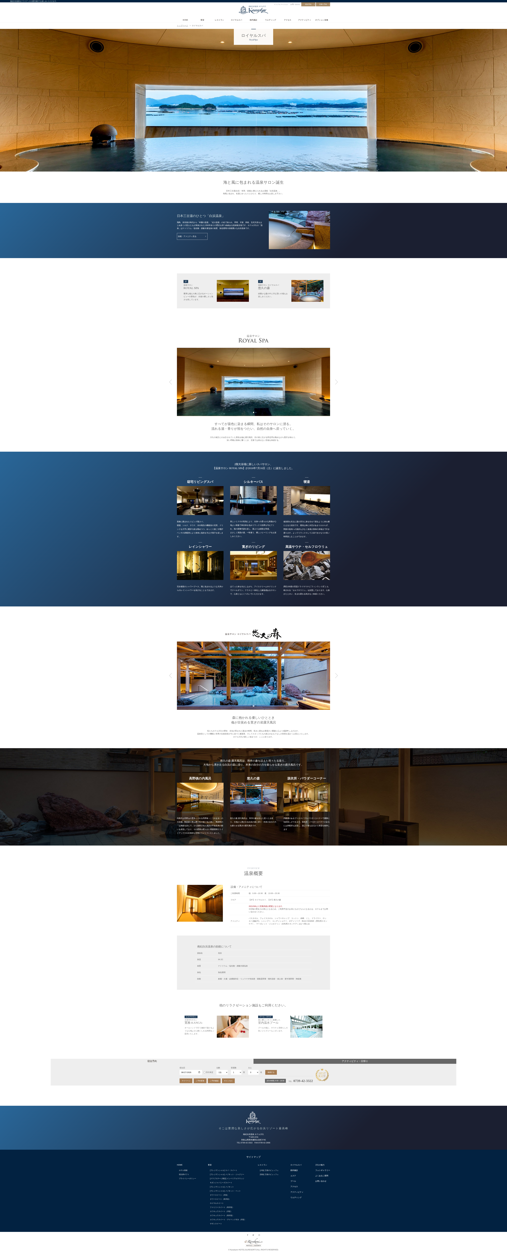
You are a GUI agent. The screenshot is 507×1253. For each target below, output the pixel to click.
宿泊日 (182, 1068)
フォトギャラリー (322, 1170)
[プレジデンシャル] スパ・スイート (223, 1170)
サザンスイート (216, 1224)
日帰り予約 (323, 4)
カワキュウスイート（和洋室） (222, 1215)
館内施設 (253, 20)
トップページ (182, 26)
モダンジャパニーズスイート (221, 1183)
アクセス (287, 20)
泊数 (218, 1068)
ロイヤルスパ (236, 20)
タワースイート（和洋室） (220, 1199)
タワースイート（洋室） (219, 1195)
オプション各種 (321, 20)
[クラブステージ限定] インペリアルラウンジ (227, 1179)
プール (293, 1181)
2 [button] (253, 412)
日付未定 (209, 1072)
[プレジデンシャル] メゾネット (222, 1187)
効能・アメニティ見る (187, 236)
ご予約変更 (200, 1081)
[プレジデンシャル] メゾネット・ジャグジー (227, 1174)
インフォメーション (281, 4)
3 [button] (255, 412)
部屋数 (233, 1068)
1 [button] (251, 412)
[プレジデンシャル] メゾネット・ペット (225, 1191)
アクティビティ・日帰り (355, 1061)
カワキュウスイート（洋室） (221, 1211)
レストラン (219, 20)
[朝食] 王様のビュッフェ (269, 1174)
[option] (253, 100)
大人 (250, 1068)
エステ (293, 1176)
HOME (185, 20)
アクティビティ (304, 20)
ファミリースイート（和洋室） (222, 1207)
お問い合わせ (295, 4)
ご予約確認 (214, 1081)
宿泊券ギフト (184, 1174)
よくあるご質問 (321, 1176)
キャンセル (228, 1081)
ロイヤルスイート (217, 1203)
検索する (271, 1072)
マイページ (186, 1081)
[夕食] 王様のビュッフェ (269, 1170)
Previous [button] (170, 381)
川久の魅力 (320, 1165)
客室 (202, 20)
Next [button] (336, 381)
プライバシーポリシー (187, 1179)
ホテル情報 (183, 1170)
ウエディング (270, 20)
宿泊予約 (308, 4)
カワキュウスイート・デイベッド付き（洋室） (228, 1220)
